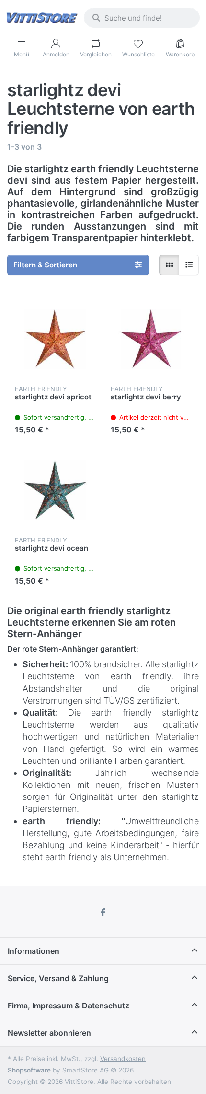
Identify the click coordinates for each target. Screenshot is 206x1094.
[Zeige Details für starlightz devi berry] (151, 338)
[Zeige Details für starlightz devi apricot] (55, 338)
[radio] (169, 265)
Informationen (33, 951)
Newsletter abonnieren (49, 1033)
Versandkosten (123, 1058)
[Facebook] (103, 912)
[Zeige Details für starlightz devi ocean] (55, 490)
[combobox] (142, 18)
